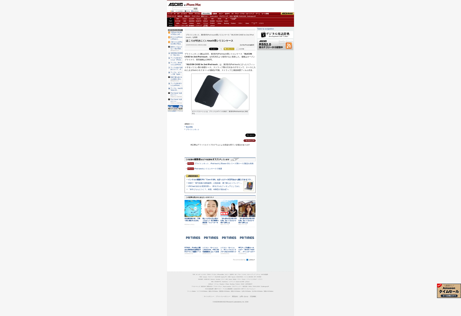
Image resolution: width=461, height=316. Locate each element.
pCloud (212, 25)
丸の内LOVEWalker (257, 291)
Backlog (226, 23)
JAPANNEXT (191, 25)
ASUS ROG (191, 21)
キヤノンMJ (184, 25)
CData (219, 23)
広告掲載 (253, 296)
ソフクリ (261, 23)
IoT (178, 14)
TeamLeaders (214, 16)
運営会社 (235, 296)
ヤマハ (240, 23)
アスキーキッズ (172, 16)
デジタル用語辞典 (227, 289)
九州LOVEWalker (246, 291)
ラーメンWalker (191, 291)
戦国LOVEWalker (268, 291)
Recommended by (239, 260)
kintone (191, 23)
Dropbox (212, 23)
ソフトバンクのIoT (254, 23)
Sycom (199, 18)
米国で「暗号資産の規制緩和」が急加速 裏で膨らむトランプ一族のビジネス (219, 183)
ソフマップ (199, 25)
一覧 (220, 49)
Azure (198, 23)
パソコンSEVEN (205, 19)
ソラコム (205, 23)
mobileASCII (237, 289)
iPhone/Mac (192, 5)
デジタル (197, 14)
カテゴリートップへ (248, 140)
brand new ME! (240, 281)
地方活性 (236, 16)
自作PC (227, 14)
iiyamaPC (191, 18)
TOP (194, 274)
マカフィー (178, 25)
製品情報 (189, 127)
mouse (185, 18)
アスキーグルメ (196, 16)
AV (233, 14)
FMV (177, 18)
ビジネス (184, 14)
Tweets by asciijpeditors (265, 29)
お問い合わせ (244, 296)
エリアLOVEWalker (202, 291)
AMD (184, 21)
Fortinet (233, 23)
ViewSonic (219, 21)
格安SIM (180, 16)
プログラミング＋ (237, 286)
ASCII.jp (175, 4)
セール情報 (265, 14)
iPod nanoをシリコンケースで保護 (208, 169)
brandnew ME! (205, 26)
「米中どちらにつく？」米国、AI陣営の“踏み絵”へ (208, 189)
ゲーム (258, 14)
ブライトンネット (192, 129)
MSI (212, 18)
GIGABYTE (198, 21)
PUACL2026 (242, 16)
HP (226, 18)
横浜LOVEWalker (213, 291)
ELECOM (177, 21)
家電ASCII (187, 16)
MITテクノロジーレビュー (248, 289)
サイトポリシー (209, 296)
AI (174, 14)
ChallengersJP (251, 16)
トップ (170, 14)
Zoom (247, 23)
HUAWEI (212, 21)
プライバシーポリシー (223, 296)
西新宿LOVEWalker (224, 291)
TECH (191, 14)
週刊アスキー (204, 16)
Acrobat (184, 23)
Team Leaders (227, 286)
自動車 (215, 14)
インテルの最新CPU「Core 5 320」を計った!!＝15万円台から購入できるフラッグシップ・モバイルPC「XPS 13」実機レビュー (240, 179)
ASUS (219, 18)
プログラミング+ (223, 16)
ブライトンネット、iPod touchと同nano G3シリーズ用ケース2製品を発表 (224, 163)
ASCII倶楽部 (287, 13)
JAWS (177, 23)
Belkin (226, 21)
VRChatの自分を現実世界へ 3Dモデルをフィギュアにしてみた (214, 186)
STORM (259, 277)
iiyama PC (224, 277)
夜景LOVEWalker (235, 291)
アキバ (237, 14)
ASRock (205, 21)
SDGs (231, 16)
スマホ (242, 14)
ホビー (221, 14)
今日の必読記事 (209, 289)
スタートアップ (250, 13)
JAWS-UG (207, 279)
